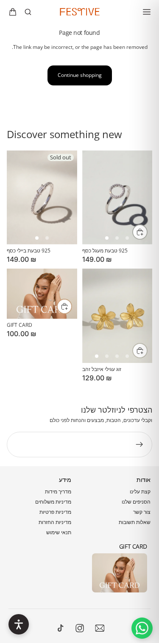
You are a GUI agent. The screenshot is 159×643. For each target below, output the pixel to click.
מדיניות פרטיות (55, 512)
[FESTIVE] (79, 11)
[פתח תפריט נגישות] (18, 624)
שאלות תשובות (135, 522)
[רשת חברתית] (60, 628)
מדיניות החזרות (55, 522)
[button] (37, 238)
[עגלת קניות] (12, 12)
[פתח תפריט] (146, 12)
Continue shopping (80, 75)
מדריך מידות (58, 491)
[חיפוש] (28, 12)
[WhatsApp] (142, 628)
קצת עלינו (140, 491)
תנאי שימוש (58, 532)
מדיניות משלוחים (53, 501)
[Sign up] (139, 444)
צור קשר (142, 512)
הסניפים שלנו (136, 501)
